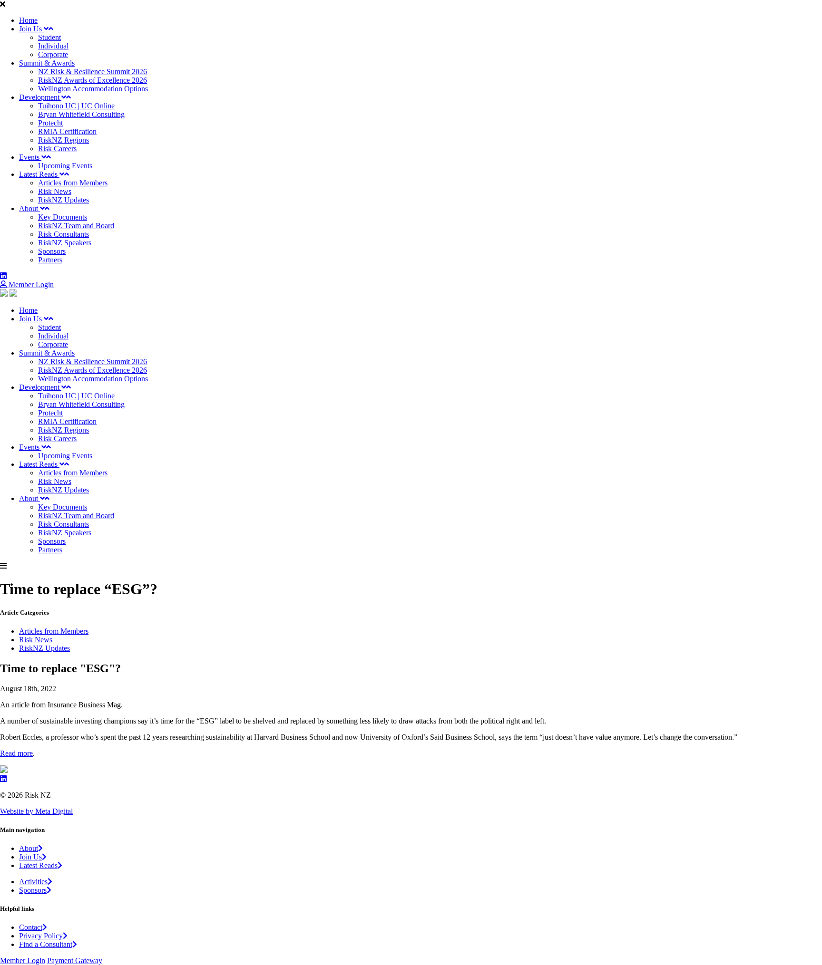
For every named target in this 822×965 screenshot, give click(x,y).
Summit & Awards (47, 63)
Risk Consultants (63, 234)
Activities (33, 882)
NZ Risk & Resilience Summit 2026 (92, 72)
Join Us (31, 29)
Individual (53, 46)
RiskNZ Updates (63, 200)
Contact (30, 927)
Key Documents (62, 217)
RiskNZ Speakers (64, 243)
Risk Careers (57, 149)
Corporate (53, 54)
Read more (16, 753)
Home (28, 20)
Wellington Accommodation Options (93, 89)
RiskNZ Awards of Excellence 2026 (92, 80)
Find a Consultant (45, 944)
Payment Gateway (74, 960)
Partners (50, 260)
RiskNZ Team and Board (76, 226)
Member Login (30, 284)
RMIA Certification (67, 131)
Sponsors (52, 251)
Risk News (54, 191)
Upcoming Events (65, 166)
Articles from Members (73, 183)
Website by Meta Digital (36, 811)
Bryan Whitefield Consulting (81, 114)
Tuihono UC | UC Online (76, 106)
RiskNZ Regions (63, 140)
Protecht (50, 123)
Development (40, 97)
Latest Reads (39, 174)
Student (49, 37)
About (29, 208)
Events (30, 157)
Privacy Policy (41, 936)
